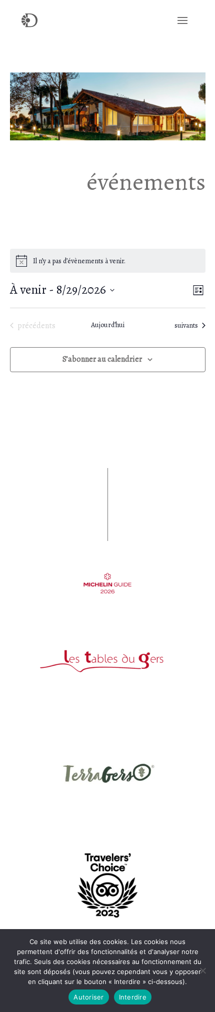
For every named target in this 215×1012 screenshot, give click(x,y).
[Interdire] (203, 971)
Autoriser (89, 997)
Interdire (132, 997)
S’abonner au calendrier (102, 359)
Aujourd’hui (107, 325)
